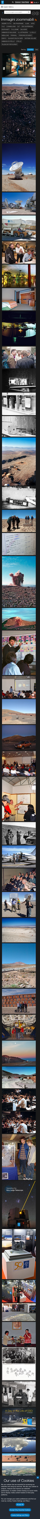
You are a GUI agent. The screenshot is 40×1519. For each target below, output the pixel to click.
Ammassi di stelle (8, 41)
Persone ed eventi (25, 35)
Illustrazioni (23, 32)
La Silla (33, 32)
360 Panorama (18, 23)
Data (36, 49)
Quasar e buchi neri (15, 38)
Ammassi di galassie (9, 32)
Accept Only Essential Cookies (20, 1510)
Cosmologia (11, 26)
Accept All (20, 1504)
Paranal (14, 35)
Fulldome (14, 29)
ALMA (27, 23)
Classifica (30, 49)
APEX (32, 23)
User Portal (25, 2)
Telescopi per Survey (9, 44)
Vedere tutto (6, 23)
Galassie (23, 29)
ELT (19, 26)
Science (17, 2)
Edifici (4, 38)
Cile (3, 26)
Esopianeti (5, 29)
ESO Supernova (27, 26)
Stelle (18, 41)
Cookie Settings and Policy (20, 1515)
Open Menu (8, 7)
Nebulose (5, 35)
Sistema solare (30, 38)
